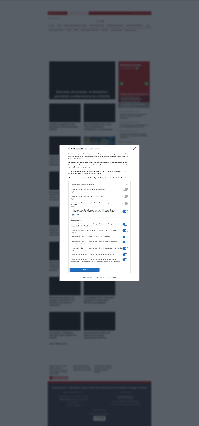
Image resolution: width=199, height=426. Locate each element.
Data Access (99, 277)
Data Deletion (87, 277)
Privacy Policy (111, 277)
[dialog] (99, 213)
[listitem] (99, 185)
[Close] (135, 149)
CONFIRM (84, 270)
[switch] (125, 189)
